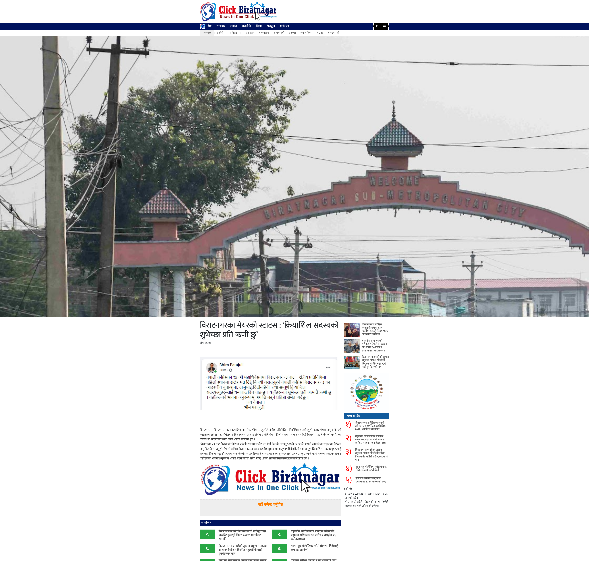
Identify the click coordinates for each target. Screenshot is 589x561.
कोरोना (222, 33)
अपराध (251, 33)
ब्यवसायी (279, 33)
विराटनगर (236, 33)
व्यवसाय (265, 33)
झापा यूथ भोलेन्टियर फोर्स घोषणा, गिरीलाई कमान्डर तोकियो (314, 547)
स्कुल (293, 33)
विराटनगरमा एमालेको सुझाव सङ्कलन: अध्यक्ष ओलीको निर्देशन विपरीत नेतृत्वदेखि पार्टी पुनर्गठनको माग (243, 549)
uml (321, 33)
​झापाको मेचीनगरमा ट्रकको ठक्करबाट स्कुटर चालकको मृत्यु (371, 480)
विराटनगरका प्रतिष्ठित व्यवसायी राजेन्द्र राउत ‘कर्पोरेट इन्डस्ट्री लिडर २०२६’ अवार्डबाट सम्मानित (242, 535)
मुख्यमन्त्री (334, 33)
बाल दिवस (307, 33)
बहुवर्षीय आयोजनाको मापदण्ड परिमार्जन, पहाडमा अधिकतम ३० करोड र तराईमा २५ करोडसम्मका (313, 535)
